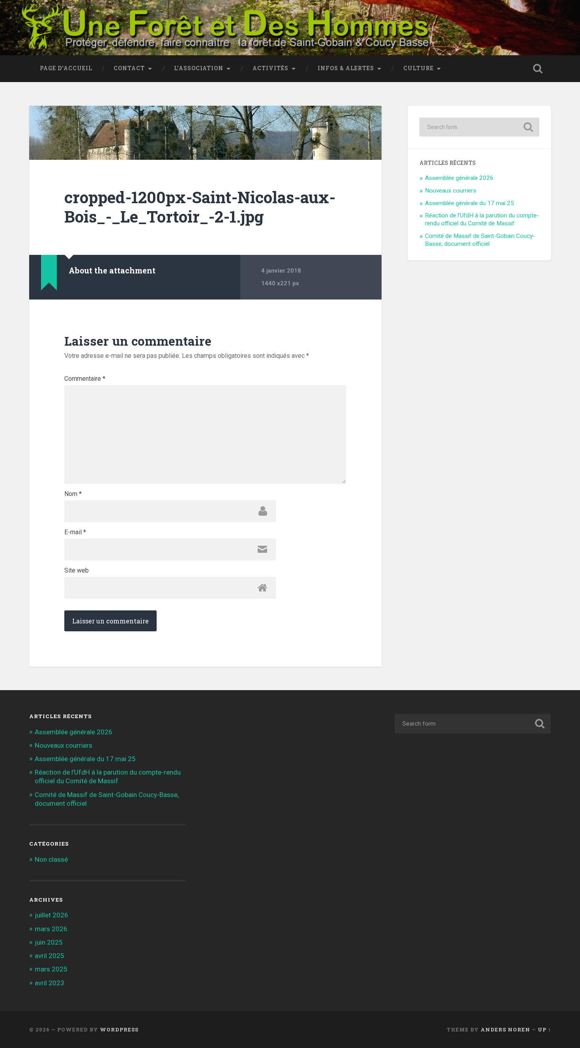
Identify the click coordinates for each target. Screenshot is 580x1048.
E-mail (75, 532)
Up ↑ (544, 1029)
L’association (198, 68)
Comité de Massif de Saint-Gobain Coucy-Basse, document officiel (480, 239)
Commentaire (84, 379)
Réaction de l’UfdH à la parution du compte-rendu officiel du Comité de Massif (482, 219)
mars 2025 (51, 969)
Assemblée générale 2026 (459, 178)
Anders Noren (505, 1029)
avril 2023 (49, 983)
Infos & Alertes (346, 68)
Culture (418, 68)
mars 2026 (51, 929)
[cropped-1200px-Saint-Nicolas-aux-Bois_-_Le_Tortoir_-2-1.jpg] (205, 133)
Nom (73, 494)
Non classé (51, 859)
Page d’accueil (66, 68)
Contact (129, 68)
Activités (270, 68)
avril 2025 (49, 956)
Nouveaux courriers (450, 190)
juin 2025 (49, 942)
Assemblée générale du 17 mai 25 (469, 203)
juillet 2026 (51, 915)
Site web (76, 570)
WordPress (119, 1029)
